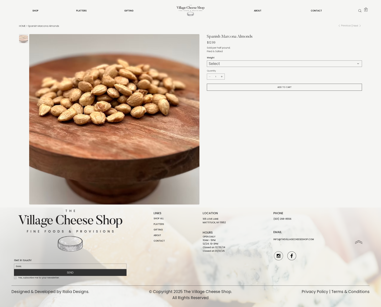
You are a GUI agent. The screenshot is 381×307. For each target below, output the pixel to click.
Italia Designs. (76, 291)
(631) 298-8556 (282, 218)
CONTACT (159, 240)
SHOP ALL (159, 218)
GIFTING (158, 229)
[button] (366, 9)
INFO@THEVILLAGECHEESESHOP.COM (293, 239)
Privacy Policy (315, 291)
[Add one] (222, 77)
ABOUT (157, 235)
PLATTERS (159, 224)
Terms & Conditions (350, 291)
